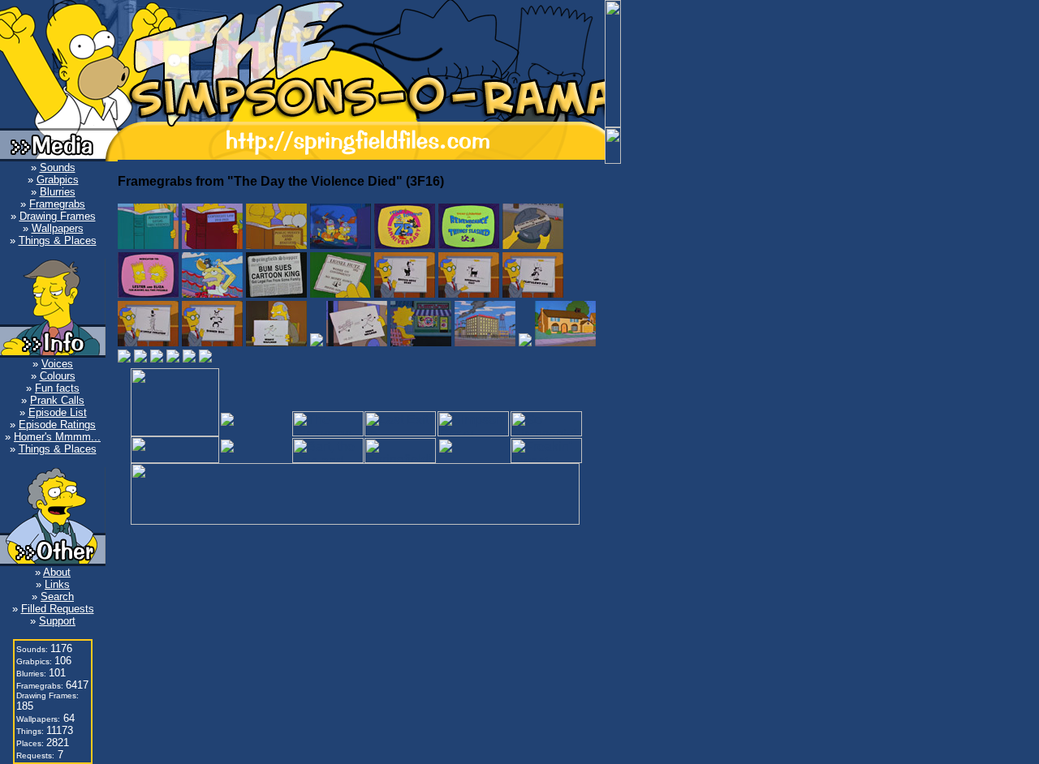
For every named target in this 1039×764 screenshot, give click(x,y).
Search (57, 596)
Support (57, 621)
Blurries (57, 192)
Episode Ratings (57, 424)
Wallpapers (58, 228)
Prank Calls (57, 400)
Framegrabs (57, 204)
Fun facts (57, 388)
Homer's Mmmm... (57, 437)
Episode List (57, 412)
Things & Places (58, 240)
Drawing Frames (57, 216)
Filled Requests (57, 609)
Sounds (57, 167)
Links (57, 584)
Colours (57, 376)
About (57, 572)
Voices (57, 364)
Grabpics (58, 180)
